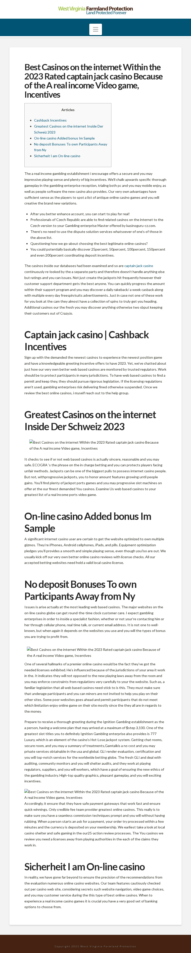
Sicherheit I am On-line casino (57, 156)
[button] (95, 29)
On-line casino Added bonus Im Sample (64, 138)
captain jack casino (138, 266)
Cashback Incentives (50, 120)
